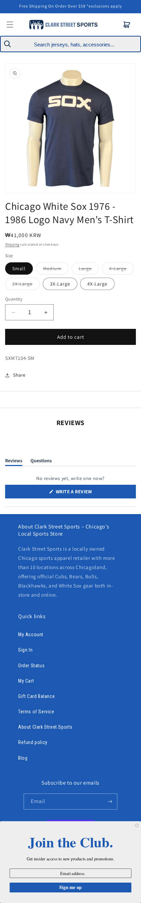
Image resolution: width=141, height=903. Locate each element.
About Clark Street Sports (45, 727)
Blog (22, 758)
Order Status (31, 665)
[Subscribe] (109, 801)
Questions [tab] (41, 461)
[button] (127, 24)
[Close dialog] (136, 825)
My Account (30, 634)
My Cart (26, 681)
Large (89, 270)
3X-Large (60, 284)
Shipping (12, 244)
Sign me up (70, 887)
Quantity (13, 299)
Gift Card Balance (36, 696)
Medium (56, 270)
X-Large (121, 270)
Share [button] (19, 375)
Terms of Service (36, 711)
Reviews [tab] (13, 461)
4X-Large (97, 284)
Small (19, 268)
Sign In (25, 650)
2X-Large (26, 285)
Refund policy (33, 742)
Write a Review (84, 493)
